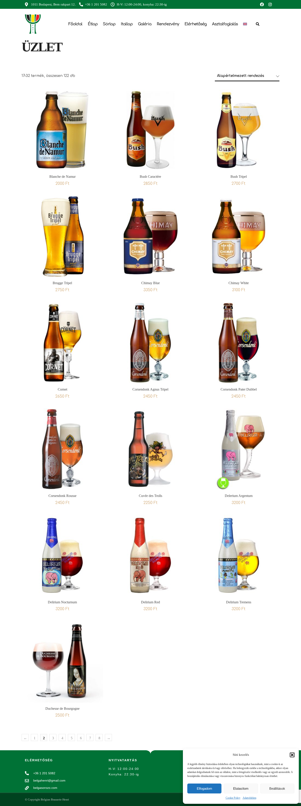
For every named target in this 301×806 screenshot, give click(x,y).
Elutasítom (241, 788)
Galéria (144, 24)
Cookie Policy (233, 797)
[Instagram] (270, 4)
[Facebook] (262, 4)
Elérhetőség (195, 24)
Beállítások (277, 788)
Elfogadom (204, 788)
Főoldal (75, 24)
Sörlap (109, 24)
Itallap (127, 24)
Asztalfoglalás (225, 24)
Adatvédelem (249, 797)
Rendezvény (168, 24)
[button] (292, 755)
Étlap (93, 24)
